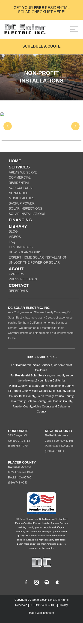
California (41, 370)
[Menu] (74, 29)
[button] (7, 126)
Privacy (63, 605)
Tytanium (48, 612)
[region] (41, 126)
